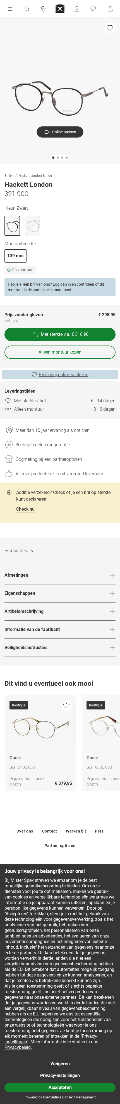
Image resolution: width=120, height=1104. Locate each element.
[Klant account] (76, 8)
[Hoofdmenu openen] (10, 9)
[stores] (43, 8)
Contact (49, 831)
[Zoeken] (26, 9)
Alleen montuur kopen (60, 352)
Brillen (9, 175)
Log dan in (62, 284)
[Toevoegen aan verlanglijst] (110, 27)
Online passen (64, 132)
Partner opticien (60, 845)
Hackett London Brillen (35, 175)
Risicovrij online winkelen (63, 374)
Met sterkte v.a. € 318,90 (64, 334)
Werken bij (76, 831)
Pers (99, 831)
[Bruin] (32, 226)
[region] (60, 745)
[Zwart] (12, 226)
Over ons (24, 831)
